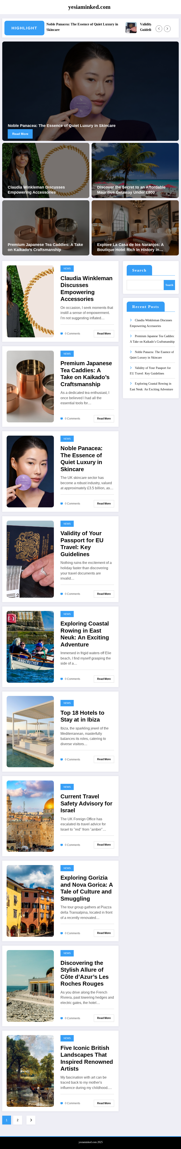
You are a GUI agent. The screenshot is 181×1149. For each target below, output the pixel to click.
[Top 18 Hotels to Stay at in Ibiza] (30, 731)
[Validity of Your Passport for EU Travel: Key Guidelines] (30, 559)
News (67, 268)
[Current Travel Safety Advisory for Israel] (30, 816)
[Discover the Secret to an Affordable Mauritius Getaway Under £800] (135, 170)
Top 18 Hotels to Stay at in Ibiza (82, 716)
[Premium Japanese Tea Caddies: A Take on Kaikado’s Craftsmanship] (45, 227)
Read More (36, 134)
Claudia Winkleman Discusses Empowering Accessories (36, 190)
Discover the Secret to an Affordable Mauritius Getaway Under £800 (131, 190)
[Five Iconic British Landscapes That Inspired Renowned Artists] (30, 1070)
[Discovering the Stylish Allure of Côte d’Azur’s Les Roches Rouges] (30, 985)
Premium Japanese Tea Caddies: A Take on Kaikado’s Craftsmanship (45, 247)
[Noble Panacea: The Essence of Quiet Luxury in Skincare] (30, 471)
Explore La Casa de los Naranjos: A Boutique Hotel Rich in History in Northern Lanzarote (130, 247)
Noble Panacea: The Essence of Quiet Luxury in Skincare (57, 27)
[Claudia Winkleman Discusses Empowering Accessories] (45, 170)
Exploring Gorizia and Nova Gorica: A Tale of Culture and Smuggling (86, 888)
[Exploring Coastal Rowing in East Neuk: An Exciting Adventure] (30, 646)
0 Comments (72, 333)
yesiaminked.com (89, 7)
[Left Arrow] (159, 29)
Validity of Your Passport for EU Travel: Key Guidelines (82, 543)
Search (139, 270)
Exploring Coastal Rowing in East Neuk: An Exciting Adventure (84, 634)
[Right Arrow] (167, 29)
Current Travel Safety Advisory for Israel (86, 803)
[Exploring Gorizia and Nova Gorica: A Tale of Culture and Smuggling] (30, 900)
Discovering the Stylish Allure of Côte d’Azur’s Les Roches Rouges (84, 973)
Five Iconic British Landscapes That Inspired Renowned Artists (86, 1058)
